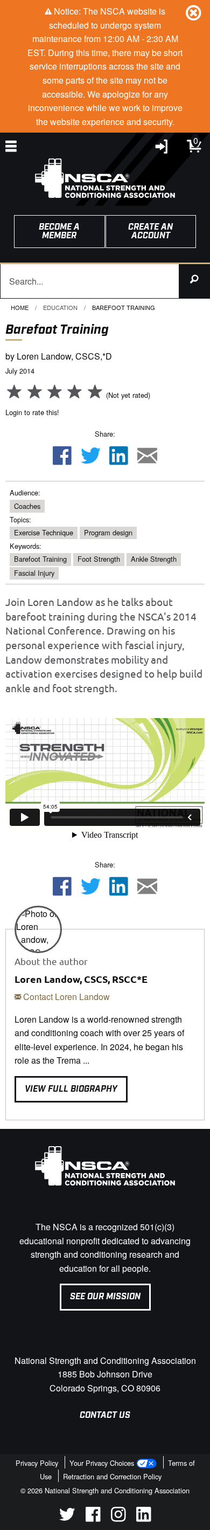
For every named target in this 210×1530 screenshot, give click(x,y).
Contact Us (105, 1415)
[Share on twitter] (90, 456)
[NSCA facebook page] (93, 1518)
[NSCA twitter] (67, 1518)
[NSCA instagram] (118, 1518)
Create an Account (150, 232)
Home (20, 307)
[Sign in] (162, 149)
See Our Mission (105, 1296)
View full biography (71, 1089)
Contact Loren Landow (65, 996)
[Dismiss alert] (193, 12)
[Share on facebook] (62, 456)
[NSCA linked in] (143, 1518)
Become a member (59, 232)
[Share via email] (147, 456)
